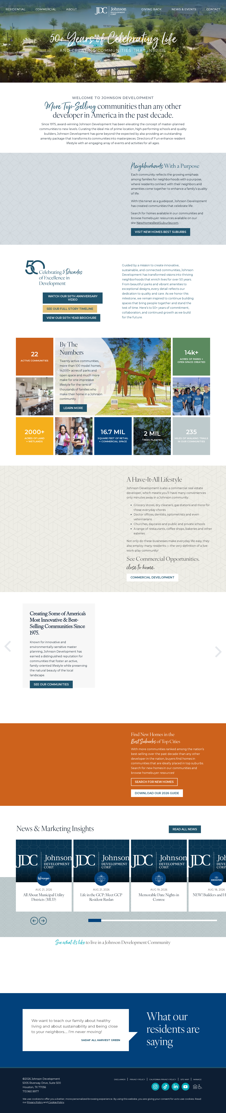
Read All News (185, 829)
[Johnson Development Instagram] (155, 1089)
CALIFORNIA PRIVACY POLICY (162, 1079)
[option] (19, 646)
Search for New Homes (154, 782)
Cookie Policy (56, 1102)
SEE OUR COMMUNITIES (51, 684)
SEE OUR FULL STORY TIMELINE (70, 309)
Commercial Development (152, 577)
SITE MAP (184, 1079)
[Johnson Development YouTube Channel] (185, 1089)
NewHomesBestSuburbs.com (157, 223)
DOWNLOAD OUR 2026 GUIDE (157, 793)
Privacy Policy (35, 1102)
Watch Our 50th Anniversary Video (72, 298)
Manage (197, 1079)
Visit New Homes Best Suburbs (160, 232)
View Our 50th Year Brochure (71, 318)
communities (188, 213)
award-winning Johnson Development (84, 124)
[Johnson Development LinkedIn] (175, 1089)
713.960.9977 (31, 1091)
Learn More (73, 408)
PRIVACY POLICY (137, 1079)
